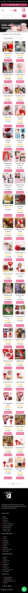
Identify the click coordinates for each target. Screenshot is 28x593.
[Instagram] (3, 586)
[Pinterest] (9, 586)
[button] (2, 10)
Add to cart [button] (7, 60)
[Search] (24, 15)
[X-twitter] (7, 586)
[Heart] (10, 10)
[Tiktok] (11, 586)
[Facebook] (5, 586)
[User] (13, 10)
